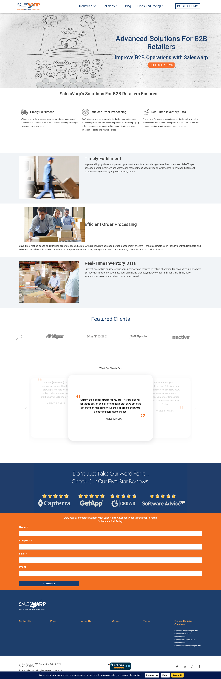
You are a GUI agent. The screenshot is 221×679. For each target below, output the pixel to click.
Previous (16, 336)
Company (25, 540)
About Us (86, 621)
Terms (146, 621)
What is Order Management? (186, 631)
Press (53, 621)
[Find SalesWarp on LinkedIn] (185, 666)
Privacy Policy (58, 670)
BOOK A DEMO (187, 6)
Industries (85, 6)
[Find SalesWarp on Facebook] (199, 666)
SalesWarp (30, 670)
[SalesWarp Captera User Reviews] (119, 665)
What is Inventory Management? (187, 646)
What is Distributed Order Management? (184, 641)
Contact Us (25, 621)
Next (207, 336)
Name (23, 527)
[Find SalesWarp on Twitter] (177, 666)
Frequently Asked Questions (183, 623)
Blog (128, 6)
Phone (22, 566)
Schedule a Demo (161, 65)
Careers (116, 621)
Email (23, 553)
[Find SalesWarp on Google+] (192, 666)
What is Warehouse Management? (182, 635)
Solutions (109, 6)
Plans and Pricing (149, 6)
